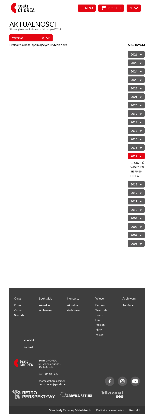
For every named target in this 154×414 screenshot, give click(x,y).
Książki (99, 334)
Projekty (100, 324)
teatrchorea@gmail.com (52, 384)
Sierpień (136, 171)
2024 (134, 71)
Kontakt (28, 346)
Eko (97, 319)
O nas (17, 305)
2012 (134, 192)
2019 (134, 113)
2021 (134, 96)
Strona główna (18, 29)
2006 (134, 243)
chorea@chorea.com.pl (51, 380)
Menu (89, 8)
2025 (134, 63)
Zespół (18, 310)
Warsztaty (101, 310)
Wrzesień (137, 167)
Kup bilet (114, 8)
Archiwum (128, 305)
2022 (134, 88)
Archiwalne (45, 310)
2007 (134, 235)
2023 (134, 80)
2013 (134, 184)
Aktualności (35, 29)
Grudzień (137, 162)
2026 (134, 54)
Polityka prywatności (110, 410)
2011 (134, 201)
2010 (134, 209)
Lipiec (135, 175)
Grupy (99, 314)
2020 (134, 105)
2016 (134, 139)
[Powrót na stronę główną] (24, 12)
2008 (134, 226)
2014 (134, 156)
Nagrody (19, 314)
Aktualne (44, 305)
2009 (134, 218)
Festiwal (100, 305)
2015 (134, 147)
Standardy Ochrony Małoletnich (70, 410)
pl (130, 8)
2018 (134, 122)
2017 (134, 130)
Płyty (98, 329)
